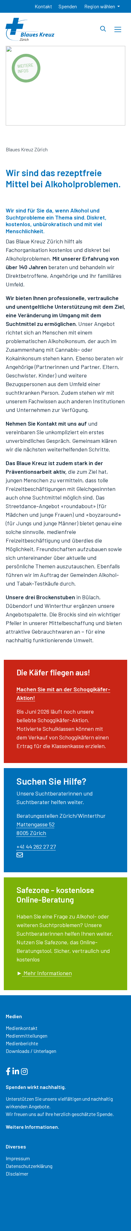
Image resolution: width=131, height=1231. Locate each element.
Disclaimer (17, 1173)
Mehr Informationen (47, 972)
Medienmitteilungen (26, 1036)
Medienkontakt (22, 1028)
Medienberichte (22, 1043)
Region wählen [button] (100, 6)
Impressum (18, 1158)
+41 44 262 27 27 (36, 846)
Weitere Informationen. (32, 1127)
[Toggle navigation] (118, 29)
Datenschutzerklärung (29, 1166)
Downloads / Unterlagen (31, 1051)
